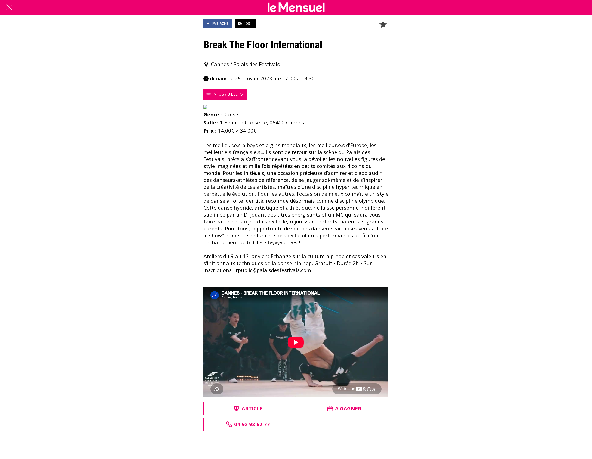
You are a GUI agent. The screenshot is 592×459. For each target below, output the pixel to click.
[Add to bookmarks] (382, 24)
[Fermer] (9, 7)
